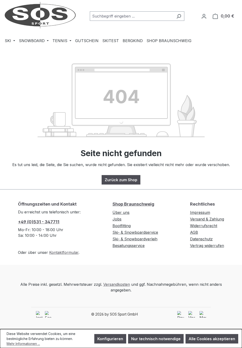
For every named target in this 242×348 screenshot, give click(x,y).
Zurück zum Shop (121, 179)
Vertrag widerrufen (207, 245)
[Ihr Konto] (204, 16)
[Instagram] (39, 314)
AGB (194, 232)
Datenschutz (201, 239)
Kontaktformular (63, 252)
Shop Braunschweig (133, 204)
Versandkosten (116, 284)
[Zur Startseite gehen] (40, 15)
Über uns (121, 212)
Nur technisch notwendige (156, 338)
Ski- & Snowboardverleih (134, 239)
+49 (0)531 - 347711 (38, 221)
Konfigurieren (110, 338)
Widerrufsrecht (203, 225)
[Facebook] (48, 314)
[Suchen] (178, 16)
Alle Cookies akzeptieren (212, 338)
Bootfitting (121, 225)
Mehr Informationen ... (23, 344)
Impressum (200, 212)
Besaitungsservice (128, 245)
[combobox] (131, 16)
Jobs (116, 219)
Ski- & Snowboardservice (135, 232)
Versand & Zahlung (207, 219)
